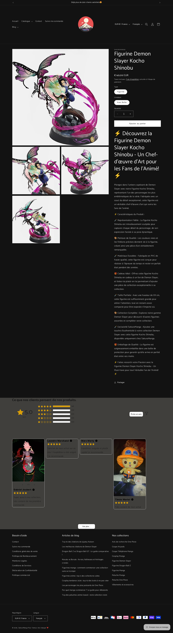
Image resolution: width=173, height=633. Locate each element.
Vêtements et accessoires (123, 584)
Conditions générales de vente (25, 551)
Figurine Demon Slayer (121, 561)
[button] (27, 21)
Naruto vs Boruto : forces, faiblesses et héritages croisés (82, 561)
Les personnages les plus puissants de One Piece (82, 585)
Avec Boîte (122, 102)
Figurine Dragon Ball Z (121, 565)
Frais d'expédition (132, 79)
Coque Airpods (118, 546)
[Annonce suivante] (160, 2)
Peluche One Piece (120, 580)
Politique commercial (21, 575)
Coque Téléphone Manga (122, 551)
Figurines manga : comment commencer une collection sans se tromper (85, 569)
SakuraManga (23, 628)
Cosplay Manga (118, 556)
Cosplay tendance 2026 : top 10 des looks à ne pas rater (85, 580)
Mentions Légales (19, 561)
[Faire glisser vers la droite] (34, 485)
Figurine (120, 91)
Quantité (117, 108)
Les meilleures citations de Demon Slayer (79, 546)
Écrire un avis (136, 414)
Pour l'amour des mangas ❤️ (38, 628)
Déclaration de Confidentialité (24, 570)
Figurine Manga (118, 570)
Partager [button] (121, 382)
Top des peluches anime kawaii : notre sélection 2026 (84, 595)
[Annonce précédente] (13, 2)
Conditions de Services (21, 565)
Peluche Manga (118, 575)
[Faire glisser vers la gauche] (22, 485)
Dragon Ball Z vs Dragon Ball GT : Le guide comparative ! (85, 553)
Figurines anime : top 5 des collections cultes (81, 576)
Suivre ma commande (21, 546)
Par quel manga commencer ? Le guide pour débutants (85, 590)
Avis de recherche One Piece (124, 541)
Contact (15, 541)
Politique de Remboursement (24, 556)
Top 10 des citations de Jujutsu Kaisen (78, 541)
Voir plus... (86, 526)
